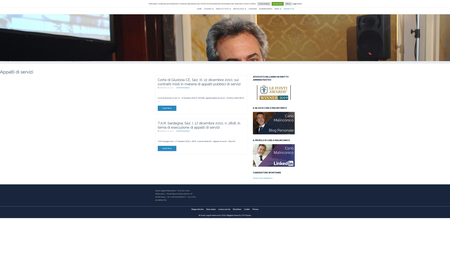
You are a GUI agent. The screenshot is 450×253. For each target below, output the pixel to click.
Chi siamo (208, 9)
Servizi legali (238, 9)
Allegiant (230, 215)
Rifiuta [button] (288, 4)
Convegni (252, 9)
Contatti (287, 9)
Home (199, 9)
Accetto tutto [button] (277, 4)
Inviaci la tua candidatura (262, 178)
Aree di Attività (222, 9)
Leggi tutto (297, 4)
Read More (167, 108)
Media (277, 9)
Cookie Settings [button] (264, 4)
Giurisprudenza (265, 9)
